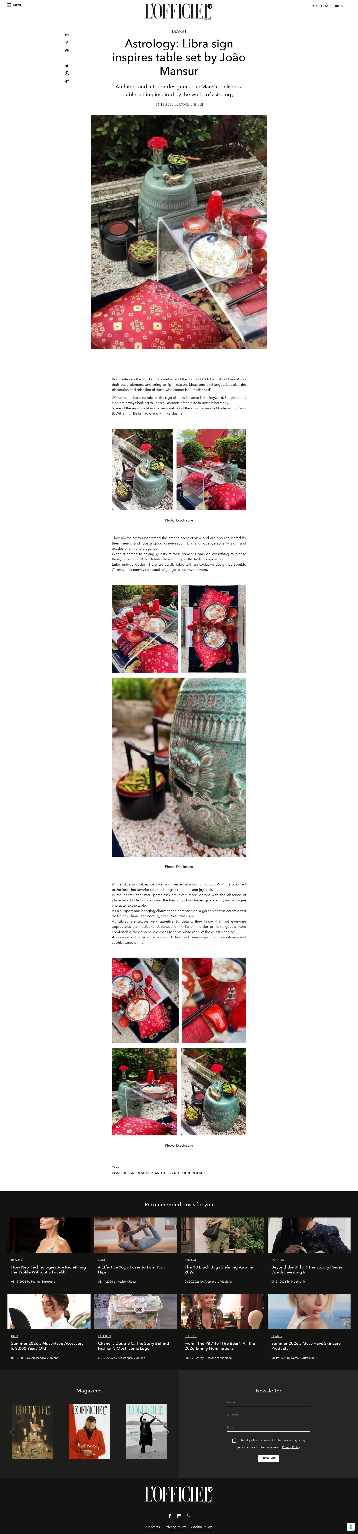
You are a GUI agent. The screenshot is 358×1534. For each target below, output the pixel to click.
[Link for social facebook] (170, 1517)
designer (144, 1173)
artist (160, 1173)
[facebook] (67, 43)
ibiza (172, 1173)
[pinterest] (67, 51)
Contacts (153, 1527)
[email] (67, 36)
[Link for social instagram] (179, 1517)
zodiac (198, 1173)
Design (179, 31)
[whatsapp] (67, 74)
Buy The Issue (322, 6)
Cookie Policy (201, 1527)
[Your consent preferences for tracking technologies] (351, 1527)
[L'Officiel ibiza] (179, 11)
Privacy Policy (291, 1447)
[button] (166, 1432)
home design (123, 1173)
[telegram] (67, 82)
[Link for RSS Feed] (188, 1517)
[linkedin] (67, 59)
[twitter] (67, 66)
